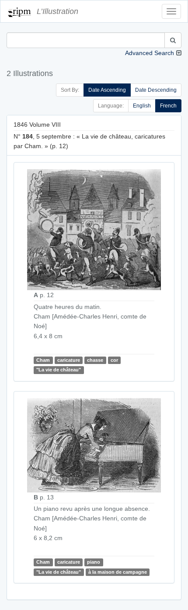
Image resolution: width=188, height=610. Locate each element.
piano (93, 562)
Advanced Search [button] (149, 52)
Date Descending (156, 90)
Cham (43, 360)
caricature (68, 360)
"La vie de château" (58, 369)
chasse (95, 360)
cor (114, 360)
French (168, 106)
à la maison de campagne (117, 572)
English (142, 106)
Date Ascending (107, 90)
